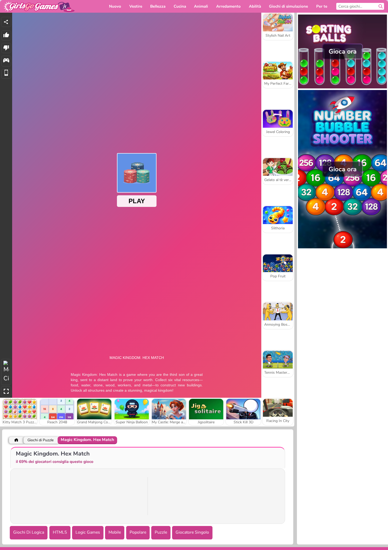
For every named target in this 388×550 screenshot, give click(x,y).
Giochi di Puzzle (40, 440)
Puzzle (161, 532)
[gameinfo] (6, 61)
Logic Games (87, 532)
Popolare (138, 532)
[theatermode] (6, 372)
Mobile (114, 532)
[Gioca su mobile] (6, 74)
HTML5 (60, 532)
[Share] (6, 22)
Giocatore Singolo (192, 532)
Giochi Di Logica (28, 532)
